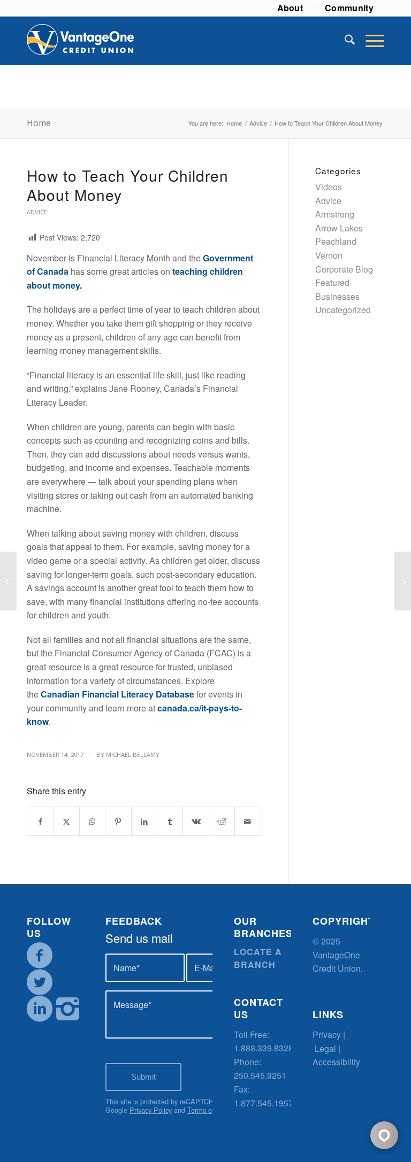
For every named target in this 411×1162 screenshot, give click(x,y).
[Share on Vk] (195, 821)
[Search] (344, 41)
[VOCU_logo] (80, 41)
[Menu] (369, 41)
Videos (328, 187)
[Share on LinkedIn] (144, 821)
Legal (325, 1048)
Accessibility (336, 1062)
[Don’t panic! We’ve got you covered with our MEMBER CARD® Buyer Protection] (402, 581)
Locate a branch (258, 958)
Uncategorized (343, 310)
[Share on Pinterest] (118, 821)
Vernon (328, 255)
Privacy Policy (151, 1110)
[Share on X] (66, 821)
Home (39, 123)
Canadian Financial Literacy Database (117, 694)
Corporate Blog (344, 269)
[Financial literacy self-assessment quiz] (8, 581)
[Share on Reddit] (221, 821)
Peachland (335, 241)
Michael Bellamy (132, 754)
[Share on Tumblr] (169, 821)
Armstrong (334, 214)
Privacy (327, 1034)
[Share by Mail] (248, 821)
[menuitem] (291, 8)
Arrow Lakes (339, 228)
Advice (37, 212)
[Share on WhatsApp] (92, 821)
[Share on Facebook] (40, 821)
